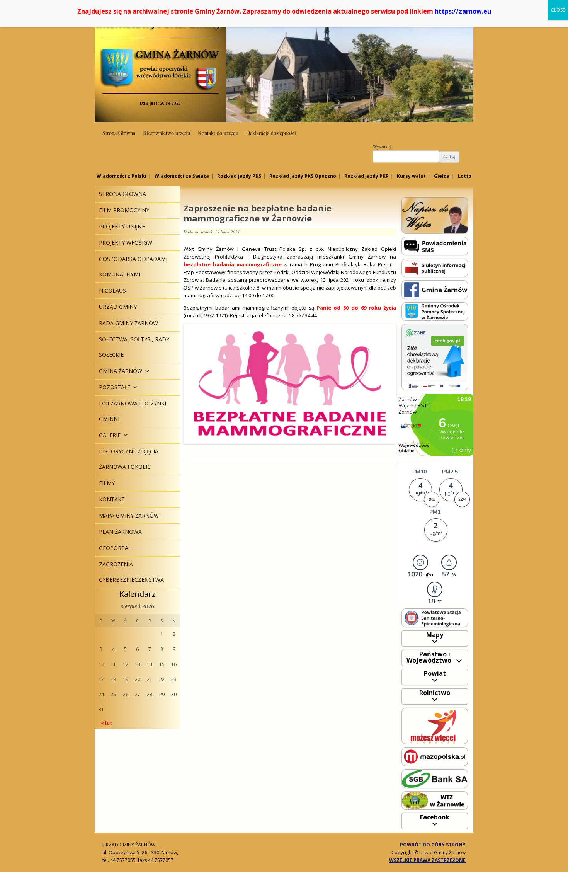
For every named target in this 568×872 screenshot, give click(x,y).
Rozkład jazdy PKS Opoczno (302, 176)
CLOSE (558, 10)
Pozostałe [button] (114, 387)
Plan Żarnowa (120, 531)
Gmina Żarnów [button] (120, 371)
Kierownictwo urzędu (166, 132)
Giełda (442, 176)
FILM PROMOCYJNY (124, 210)
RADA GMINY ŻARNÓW (128, 323)
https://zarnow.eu (463, 11)
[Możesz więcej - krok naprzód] (435, 725)
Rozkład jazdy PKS (239, 176)
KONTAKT (112, 499)
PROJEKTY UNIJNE (122, 226)
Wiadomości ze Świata (182, 176)
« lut (106, 723)
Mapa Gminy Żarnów (129, 515)
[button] (146, 371)
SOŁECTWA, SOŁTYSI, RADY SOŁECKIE (134, 347)
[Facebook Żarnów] (435, 289)
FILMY (107, 483)
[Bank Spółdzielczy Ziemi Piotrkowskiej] (435, 778)
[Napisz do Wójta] (435, 215)
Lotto (464, 176)
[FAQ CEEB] (435, 356)
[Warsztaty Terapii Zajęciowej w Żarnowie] (435, 800)
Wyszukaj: (382, 146)
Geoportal (115, 548)
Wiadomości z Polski (121, 176)
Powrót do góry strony (433, 844)
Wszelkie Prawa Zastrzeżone (427, 860)
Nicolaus (112, 290)
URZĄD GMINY (118, 306)
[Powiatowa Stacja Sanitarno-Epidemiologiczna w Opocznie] (435, 617)
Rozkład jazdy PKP (366, 176)
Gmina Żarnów (160, 54)
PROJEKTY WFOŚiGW (125, 242)
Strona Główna (118, 132)
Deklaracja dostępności (271, 132)
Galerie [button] (110, 435)
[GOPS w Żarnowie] (435, 311)
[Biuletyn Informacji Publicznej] (435, 267)
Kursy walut (411, 176)
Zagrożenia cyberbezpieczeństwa (131, 571)
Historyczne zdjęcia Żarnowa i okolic (128, 459)
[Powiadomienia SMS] (435, 245)
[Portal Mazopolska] (435, 756)
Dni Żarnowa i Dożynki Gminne (132, 411)
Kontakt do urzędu (218, 132)
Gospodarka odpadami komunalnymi (133, 266)
